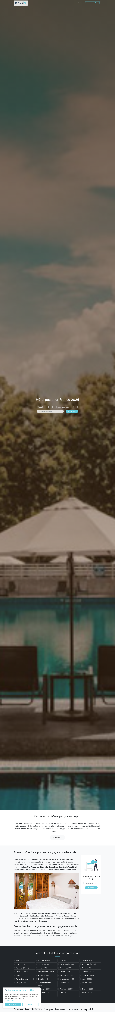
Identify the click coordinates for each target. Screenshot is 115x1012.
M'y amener (72, 411)
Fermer (30, 1004)
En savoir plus (9, 1000)
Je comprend (13, 1004)
